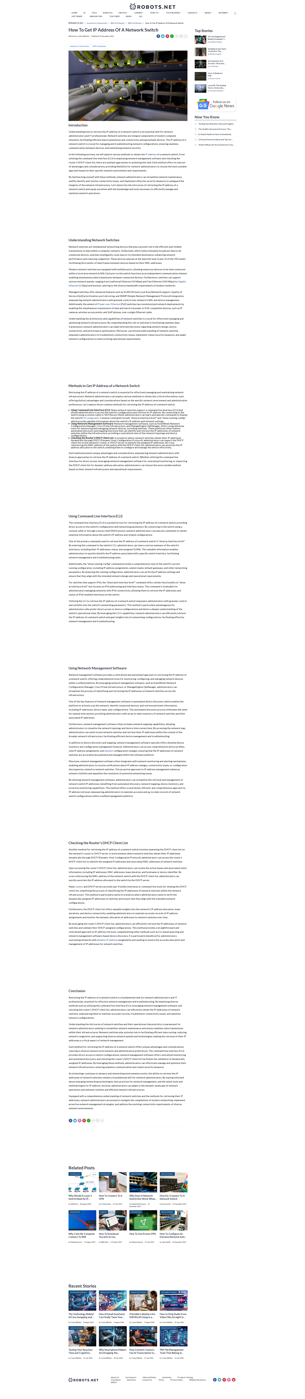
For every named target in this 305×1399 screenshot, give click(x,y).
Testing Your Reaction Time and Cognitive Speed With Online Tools (82, 1352)
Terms (161, 1380)
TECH (94, 13)
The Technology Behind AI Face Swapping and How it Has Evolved (81, 1317)
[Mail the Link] (181, 36)
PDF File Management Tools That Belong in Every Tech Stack (172, 1352)
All (141, 16)
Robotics (107, 13)
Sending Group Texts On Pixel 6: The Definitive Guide (217, 50)
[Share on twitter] (163, 36)
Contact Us (147, 1380)
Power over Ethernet (109, 304)
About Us (115, 1377)
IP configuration (91, 418)
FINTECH (123, 13)
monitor (108, 750)
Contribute (116, 1380)
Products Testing (185, 1377)
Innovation (96, 16)
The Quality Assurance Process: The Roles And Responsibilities (214, 129)
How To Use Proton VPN (142, 1233)
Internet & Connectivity (79, 46)
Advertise (131, 1380)
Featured (115, 16)
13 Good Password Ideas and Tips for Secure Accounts (214, 139)
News (128, 16)
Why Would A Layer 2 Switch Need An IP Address (80, 1198)
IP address (151, 154)
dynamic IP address (107, 939)
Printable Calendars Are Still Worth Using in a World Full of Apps (142, 1317)
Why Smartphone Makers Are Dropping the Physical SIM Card (112, 1352)
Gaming (138, 13)
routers (79, 886)
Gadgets (192, 13)
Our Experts (130, 1377)
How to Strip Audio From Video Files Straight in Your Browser (173, 1317)
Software (77, 16)
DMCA (114, 1382)
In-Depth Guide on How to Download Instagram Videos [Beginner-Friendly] (214, 134)
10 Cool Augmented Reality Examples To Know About (217, 37)
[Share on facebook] (158, 36)
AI (84, 13)
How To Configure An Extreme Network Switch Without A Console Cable (173, 1236)
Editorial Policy (149, 1377)
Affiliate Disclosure (197, 1380)
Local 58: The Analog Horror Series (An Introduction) (217, 86)
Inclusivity (166, 1377)
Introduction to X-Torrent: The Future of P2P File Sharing (216, 62)
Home (74, 13)
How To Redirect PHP (215, 74)
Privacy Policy (176, 1380)
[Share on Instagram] (79, 1120)
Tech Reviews (173, 13)
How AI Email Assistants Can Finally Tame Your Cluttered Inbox (112, 1317)
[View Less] (185, 36)
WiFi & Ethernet (99, 46)
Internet (223, 13)
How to (154, 13)
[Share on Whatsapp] (172, 36)
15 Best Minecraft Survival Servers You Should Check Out (215, 145)
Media (208, 13)
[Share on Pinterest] (167, 36)
